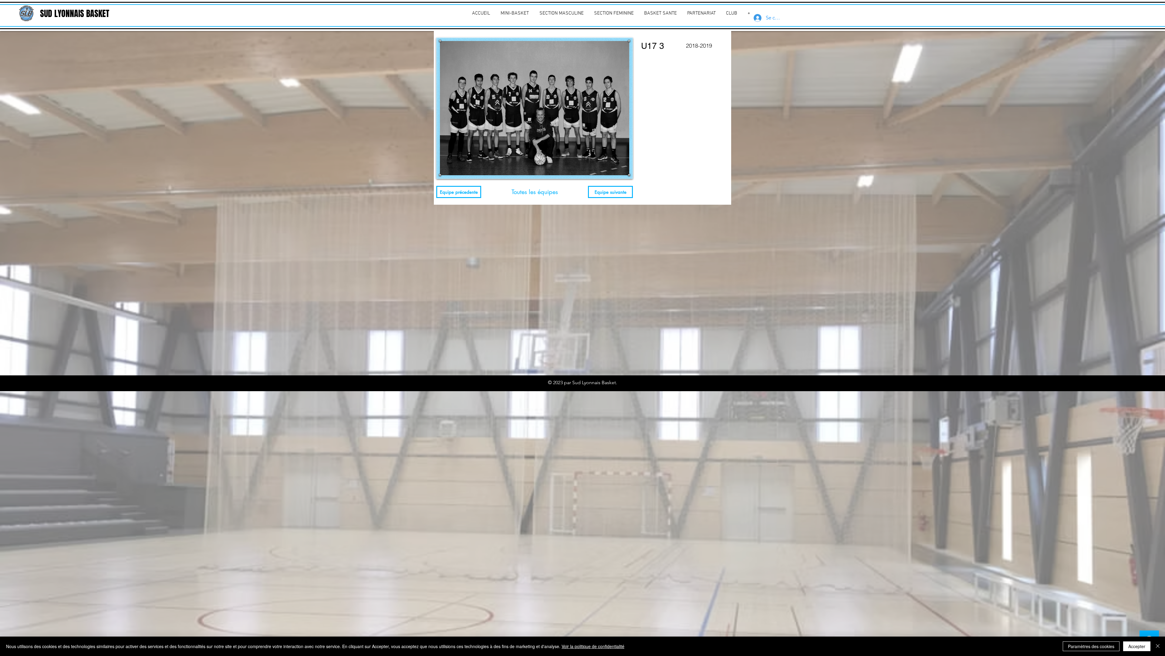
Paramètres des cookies (1091, 646)
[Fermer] (1157, 646)
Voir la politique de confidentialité (593, 646)
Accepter (1136, 646)
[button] (731, 13)
